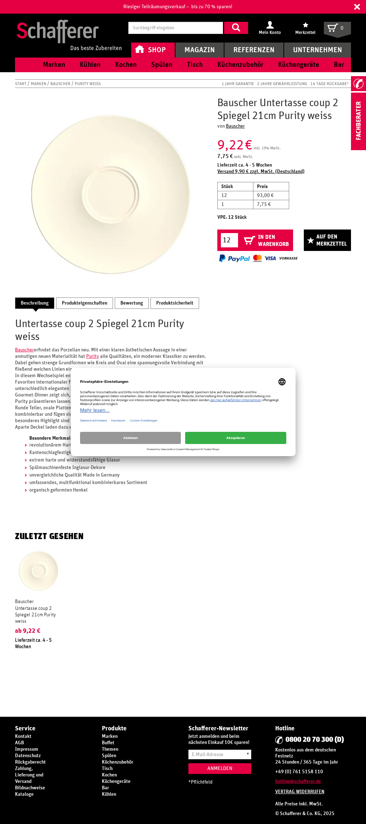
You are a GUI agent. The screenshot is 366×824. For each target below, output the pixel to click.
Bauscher (60, 84)
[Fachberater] (358, 148)
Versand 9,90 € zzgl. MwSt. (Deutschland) (261, 171)
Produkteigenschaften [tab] (84, 303)
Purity (92, 356)
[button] (357, 7)
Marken (39, 84)
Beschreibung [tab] (35, 303)
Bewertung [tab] (131, 303)
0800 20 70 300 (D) (315, 739)
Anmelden (219, 768)
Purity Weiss (88, 84)
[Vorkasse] (288, 258)
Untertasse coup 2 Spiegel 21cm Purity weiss (35, 615)
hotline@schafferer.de (298, 781)
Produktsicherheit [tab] (174, 303)
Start (21, 84)
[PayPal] (234, 258)
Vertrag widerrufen (300, 791)
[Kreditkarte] (264, 258)
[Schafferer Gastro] (69, 27)
